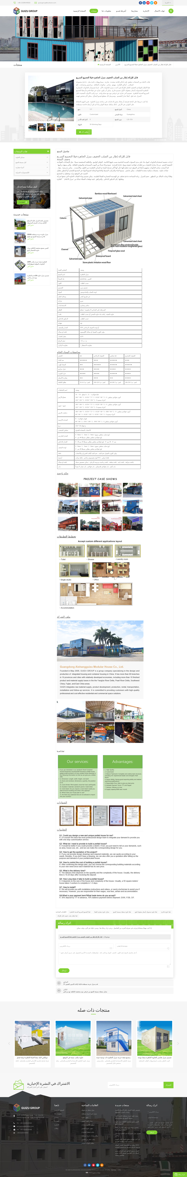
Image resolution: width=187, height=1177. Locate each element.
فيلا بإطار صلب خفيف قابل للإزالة (67, 916)
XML (119, 1170)
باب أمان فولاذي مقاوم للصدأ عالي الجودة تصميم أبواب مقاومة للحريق (127, 1140)
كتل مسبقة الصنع (21, 162)
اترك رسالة (181, 1174)
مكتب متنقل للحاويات (87, 1132)
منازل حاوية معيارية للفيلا (101, 912)
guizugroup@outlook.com (47, 3)
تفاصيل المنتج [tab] (63, 151)
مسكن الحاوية (20, 157)
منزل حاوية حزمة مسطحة (89, 1114)
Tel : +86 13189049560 (24, 1123)
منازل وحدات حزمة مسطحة (89, 1136)
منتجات (94, 11)
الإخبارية (146, 11)
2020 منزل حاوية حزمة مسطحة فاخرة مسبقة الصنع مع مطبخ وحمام (37, 235)
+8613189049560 (22, 1133)
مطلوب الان (84, 132)
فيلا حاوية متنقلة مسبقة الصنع (122, 912)
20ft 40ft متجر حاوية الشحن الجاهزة (155, 1058)
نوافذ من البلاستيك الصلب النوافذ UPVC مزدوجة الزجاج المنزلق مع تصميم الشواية (127, 1146)
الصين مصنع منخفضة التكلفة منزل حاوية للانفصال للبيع (37, 249)
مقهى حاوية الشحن (87, 1128)
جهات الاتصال (159, 11)
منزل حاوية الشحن (87, 1121)
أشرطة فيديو (121, 11)
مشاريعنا (134, 11)
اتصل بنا (21, 202)
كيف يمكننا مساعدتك (27, 186)
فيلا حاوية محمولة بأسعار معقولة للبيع (146, 912)
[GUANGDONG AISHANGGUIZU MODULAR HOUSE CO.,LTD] (25, 11)
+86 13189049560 (24, 3)
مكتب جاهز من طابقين (88, 1139)
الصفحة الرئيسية (79, 11)
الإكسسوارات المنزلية (22, 173)
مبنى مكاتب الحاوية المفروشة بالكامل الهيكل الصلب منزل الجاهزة (114, 1058)
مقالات (56, 1128)
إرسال (152, 1132)
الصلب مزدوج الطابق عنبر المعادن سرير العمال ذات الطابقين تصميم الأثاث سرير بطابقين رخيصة (127, 1153)
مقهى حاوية (84, 1117)
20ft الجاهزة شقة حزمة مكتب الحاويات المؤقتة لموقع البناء (37, 263)
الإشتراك (168, 1085)
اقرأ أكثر (30, 225)
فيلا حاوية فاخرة (166, 912)
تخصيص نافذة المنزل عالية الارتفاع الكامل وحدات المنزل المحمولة (37, 222)
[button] (178, 1043)
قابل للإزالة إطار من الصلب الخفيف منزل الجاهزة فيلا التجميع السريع (81, 937)
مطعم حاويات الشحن (87, 1143)
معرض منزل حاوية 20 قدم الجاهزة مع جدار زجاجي (38, 277)
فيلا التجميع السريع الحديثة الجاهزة (80, 912)
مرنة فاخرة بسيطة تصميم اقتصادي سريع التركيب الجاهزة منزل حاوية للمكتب (74, 1058)
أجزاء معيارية (20, 167)
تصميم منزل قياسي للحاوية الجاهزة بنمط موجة (32, 1058)
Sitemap (113, 1170)
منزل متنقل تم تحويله (87, 1110)
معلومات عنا (106, 11)
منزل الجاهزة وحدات (87, 1125)
